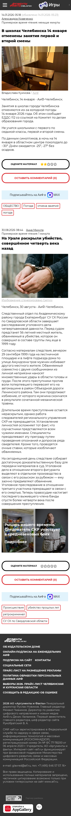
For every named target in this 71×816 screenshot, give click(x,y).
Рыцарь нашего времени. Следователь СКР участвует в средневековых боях (32, 529)
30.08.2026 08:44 (12, 230)
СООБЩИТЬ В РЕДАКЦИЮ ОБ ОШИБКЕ (30, 692)
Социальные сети (17, 665)
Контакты (43, 660)
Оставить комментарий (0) (35, 178)
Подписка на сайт (17, 660)
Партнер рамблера (34, 798)
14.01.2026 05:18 (11, 15)
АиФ (36, 93)
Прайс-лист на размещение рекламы (32, 670)
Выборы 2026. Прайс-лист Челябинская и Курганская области (33, 685)
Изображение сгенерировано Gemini (27, 300)
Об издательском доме (21, 646)
